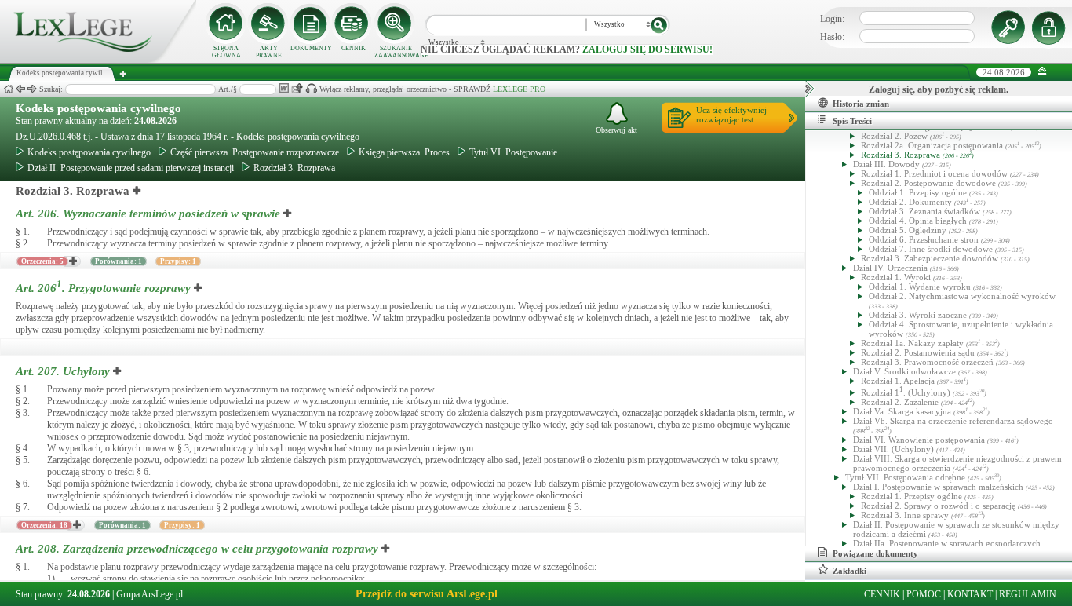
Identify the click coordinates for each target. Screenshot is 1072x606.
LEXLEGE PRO (519, 89)
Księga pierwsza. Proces (404, 152)
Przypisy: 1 (178, 261)
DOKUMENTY (311, 48)
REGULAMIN (1027, 594)
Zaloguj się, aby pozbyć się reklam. (938, 89)
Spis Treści (852, 121)
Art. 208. (197, 548)
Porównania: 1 (118, 261)
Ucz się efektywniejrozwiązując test (731, 114)
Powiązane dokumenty (875, 553)
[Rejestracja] (1051, 27)
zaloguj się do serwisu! (647, 49)
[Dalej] (32, 89)
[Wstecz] (20, 89)
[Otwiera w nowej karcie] (137, 190)
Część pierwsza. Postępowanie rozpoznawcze (254, 152)
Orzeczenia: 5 (42, 261)
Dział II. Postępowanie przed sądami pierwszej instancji (130, 167)
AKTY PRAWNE (269, 52)
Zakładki (849, 570)
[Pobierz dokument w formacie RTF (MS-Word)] (284, 88)
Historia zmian (861, 103)
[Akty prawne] (268, 23)
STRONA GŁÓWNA (226, 52)
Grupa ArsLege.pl (149, 594)
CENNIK (353, 48)
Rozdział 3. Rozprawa (294, 167)
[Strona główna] (98, 59)
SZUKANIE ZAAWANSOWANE (395, 52)
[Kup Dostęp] (353, 23)
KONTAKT (970, 594)
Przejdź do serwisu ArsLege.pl (427, 594)
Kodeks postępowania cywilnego (98, 108)
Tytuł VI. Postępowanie (513, 152)
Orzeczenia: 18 (44, 525)
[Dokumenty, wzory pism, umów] (311, 23)
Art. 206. (148, 213)
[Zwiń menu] (1042, 72)
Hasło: (832, 36)
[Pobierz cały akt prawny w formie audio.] (311, 88)
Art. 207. (63, 371)
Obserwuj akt (616, 130)
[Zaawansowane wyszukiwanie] (395, 23)
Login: (832, 18)
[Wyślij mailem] (297, 88)
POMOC (923, 594)
